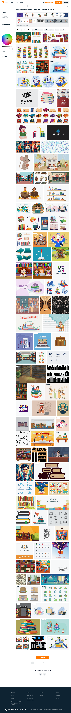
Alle (3, 14)
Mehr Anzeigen (56, 20)
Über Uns (41, 695)
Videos (16, 2)
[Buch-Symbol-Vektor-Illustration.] (23, 518)
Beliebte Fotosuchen (30, 698)
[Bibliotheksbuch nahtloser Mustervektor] (23, 438)
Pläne (44, 2)
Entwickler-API (13, 700)
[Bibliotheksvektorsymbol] (39, 454)
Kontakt (41, 694)
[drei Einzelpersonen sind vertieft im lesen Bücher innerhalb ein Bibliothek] (28, 147)
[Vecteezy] (3, 2)
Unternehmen (13, 697)
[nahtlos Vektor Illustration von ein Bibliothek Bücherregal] (42, 66)
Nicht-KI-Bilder (5, 17)
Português (58, 695)
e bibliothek (47, 29)
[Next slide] (67, 30)
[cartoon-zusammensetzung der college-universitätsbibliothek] (27, 305)
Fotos (12, 2)
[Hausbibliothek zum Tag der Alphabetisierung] (27, 533)
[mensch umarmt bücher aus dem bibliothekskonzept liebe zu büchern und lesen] (62, 424)
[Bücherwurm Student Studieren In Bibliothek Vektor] (58, 454)
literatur (57, 29)
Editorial (21, 2)
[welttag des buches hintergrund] (42, 438)
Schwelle (3, 51)
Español (57, 694)
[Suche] (64, 6)
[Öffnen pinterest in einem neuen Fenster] (20, 709)
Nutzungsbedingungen (47, 709)
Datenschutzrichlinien (55, 709)
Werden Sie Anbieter (43, 697)
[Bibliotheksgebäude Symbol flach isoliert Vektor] (60, 341)
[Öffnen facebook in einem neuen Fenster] (15, 709)
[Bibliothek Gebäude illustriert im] (28, 594)
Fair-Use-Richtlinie (62, 709)
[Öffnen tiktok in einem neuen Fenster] (22, 709)
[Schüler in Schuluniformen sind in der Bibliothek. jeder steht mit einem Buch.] (57, 391)
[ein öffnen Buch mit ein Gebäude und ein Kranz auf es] (63, 408)
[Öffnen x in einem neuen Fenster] (24, 709)
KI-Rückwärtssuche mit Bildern (16, 701)
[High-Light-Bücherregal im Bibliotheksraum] (41, 357)
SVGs (19, 29)
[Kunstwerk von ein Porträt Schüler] (25, 472)
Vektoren (6, 2)
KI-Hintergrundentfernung (15, 703)
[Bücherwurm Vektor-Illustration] (26, 503)
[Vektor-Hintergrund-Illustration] (23, 610)
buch (52, 29)
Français (57, 698)
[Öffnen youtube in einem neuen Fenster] (25, 709)
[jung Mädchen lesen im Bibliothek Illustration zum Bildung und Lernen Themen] (38, 208)
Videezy (12, 695)
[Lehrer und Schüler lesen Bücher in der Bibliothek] (43, 566)
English (57, 692)
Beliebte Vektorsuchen (31, 697)
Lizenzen (28, 692)
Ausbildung (13, 698)
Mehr (26, 2)
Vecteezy (12, 694)
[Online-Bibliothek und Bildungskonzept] (42, 341)
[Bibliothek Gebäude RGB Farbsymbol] (24, 408)
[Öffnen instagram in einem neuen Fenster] (17, 709)
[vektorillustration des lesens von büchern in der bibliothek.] (53, 503)
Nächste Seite (42, 657)
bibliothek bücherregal (38, 29)
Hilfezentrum (42, 692)
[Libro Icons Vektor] (58, 518)
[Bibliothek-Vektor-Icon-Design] (38, 643)
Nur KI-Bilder (5, 16)
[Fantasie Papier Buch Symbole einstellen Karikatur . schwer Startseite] (42, 115)
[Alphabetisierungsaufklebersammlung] (59, 488)
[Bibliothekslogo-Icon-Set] (58, 357)
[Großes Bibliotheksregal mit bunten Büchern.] (23, 454)
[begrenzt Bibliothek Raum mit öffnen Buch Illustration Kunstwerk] (45, 305)
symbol (62, 29)
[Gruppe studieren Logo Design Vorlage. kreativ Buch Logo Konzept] (61, 270)
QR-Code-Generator (14, 704)
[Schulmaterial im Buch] (41, 488)
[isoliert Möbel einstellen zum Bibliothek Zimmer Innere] (55, 37)
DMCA (28, 694)
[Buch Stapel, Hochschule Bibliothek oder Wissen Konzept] (32, 52)
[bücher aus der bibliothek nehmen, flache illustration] (33, 579)
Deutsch (57, 697)
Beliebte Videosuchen (30, 700)
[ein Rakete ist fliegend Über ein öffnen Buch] (42, 254)
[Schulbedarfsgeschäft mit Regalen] (26, 357)
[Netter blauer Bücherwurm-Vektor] (25, 488)
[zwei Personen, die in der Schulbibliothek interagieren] (62, 533)
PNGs (25, 29)
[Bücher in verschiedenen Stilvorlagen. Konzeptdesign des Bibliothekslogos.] (38, 132)
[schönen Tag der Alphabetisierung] (60, 550)
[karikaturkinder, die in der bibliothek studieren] (42, 270)
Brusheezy (13, 692)
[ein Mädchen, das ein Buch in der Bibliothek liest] (24, 270)
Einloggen (66, 2)
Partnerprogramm (30, 695)
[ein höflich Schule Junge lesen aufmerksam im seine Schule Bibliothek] (22, 643)
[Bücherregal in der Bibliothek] (25, 566)
